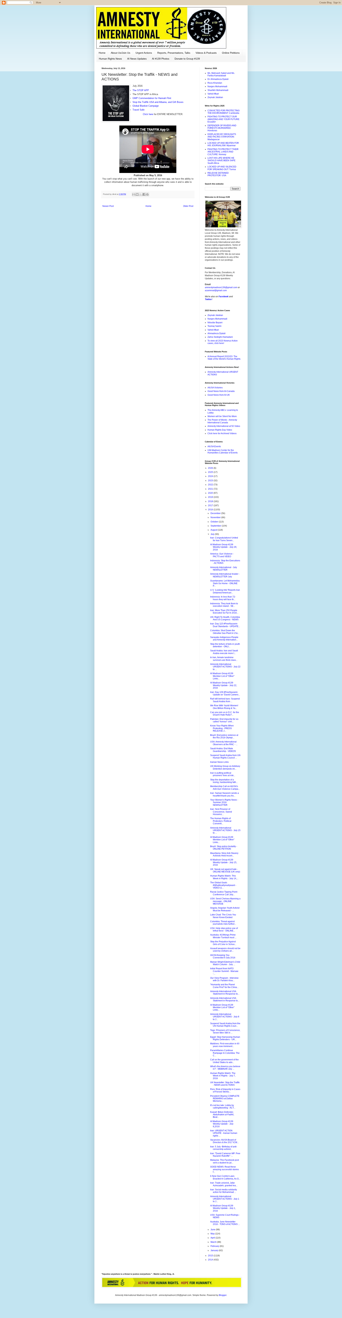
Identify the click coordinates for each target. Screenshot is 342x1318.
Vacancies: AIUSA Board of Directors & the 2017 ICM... (224, 1141)
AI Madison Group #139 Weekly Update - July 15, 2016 (223, 862)
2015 (211, 1255)
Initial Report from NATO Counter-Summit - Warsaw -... (224, 971)
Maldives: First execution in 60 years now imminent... (224, 1044)
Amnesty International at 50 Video (224, 426)
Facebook (224, 296)
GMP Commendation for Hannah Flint (152, 98)
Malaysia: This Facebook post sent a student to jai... (224, 1161)
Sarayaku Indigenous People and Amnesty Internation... (224, 638)
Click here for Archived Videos (222, 433)
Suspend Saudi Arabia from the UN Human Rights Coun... (225, 1024)
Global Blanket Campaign (146, 105)
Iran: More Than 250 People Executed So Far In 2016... (224, 611)
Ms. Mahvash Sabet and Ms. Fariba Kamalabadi (221, 74)
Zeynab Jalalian (215, 97)
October (215, 521)
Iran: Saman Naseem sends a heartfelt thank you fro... (224, 794)
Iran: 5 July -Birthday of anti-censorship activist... (223, 1147)
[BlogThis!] (137, 194)
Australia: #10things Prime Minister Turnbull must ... (223, 936)
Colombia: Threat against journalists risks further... (223, 922)
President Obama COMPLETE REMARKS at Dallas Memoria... (224, 1098)
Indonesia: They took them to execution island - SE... (224, 604)
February (215, 1246)
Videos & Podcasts (206, 52)
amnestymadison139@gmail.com (221, 287)
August (214, 530)
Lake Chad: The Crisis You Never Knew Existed (223, 915)
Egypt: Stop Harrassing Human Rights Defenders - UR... (225, 1038)
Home (102, 52)
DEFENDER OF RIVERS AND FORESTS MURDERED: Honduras (222, 128)
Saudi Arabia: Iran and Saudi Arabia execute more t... (224, 651)
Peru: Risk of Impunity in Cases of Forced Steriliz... (225, 1090)
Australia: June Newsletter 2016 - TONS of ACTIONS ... (225, 1222)
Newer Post (108, 206)
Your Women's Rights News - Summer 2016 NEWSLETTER (224, 802)
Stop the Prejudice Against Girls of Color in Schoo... (223, 942)
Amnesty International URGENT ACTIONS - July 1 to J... (224, 1199)
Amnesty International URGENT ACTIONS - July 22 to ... (225, 667)
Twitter (208, 299)
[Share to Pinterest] (147, 194)
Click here (147, 114)
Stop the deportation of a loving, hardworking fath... (224, 780)
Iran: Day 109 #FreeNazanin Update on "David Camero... (225, 693)
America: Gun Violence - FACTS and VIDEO (222, 555)
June (213, 1229)
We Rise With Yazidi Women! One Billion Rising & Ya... (224, 706)
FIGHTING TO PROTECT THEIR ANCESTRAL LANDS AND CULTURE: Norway (223, 152)
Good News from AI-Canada (221, 391)
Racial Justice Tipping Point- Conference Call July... (224, 893)
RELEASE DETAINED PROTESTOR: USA (218, 174)
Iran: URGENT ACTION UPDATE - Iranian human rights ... (223, 1133)
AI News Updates (137, 58)
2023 (211, 480)
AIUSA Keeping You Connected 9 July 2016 (222, 956)
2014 (211, 1259)
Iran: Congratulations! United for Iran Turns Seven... (224, 539)
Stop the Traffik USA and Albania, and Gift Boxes (158, 102)
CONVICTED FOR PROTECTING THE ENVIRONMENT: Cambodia (224, 111)
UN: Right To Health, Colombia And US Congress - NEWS (225, 618)
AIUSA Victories (215, 387)
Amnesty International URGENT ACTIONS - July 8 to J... (224, 1017)
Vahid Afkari (213, 94)
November (216, 517)
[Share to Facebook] (144, 194)
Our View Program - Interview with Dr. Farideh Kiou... (224, 979)
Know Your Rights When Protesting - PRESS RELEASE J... (222, 728)
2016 (211, 509)
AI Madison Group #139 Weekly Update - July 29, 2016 (223, 547)
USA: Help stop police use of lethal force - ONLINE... (224, 929)
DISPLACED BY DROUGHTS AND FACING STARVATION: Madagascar (222, 137)
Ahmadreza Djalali (217, 333)
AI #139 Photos (160, 58)
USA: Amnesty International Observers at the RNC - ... (223, 742)
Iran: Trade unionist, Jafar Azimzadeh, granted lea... (223, 1184)
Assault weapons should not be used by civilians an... (225, 949)
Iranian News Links (219, 762)
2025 (211, 472)
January (215, 1250)
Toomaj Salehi (214, 326)
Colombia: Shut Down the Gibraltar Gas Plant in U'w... (224, 631)
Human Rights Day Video (220, 430)
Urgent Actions (144, 52)
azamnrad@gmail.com (216, 290)
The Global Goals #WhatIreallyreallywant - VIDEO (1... (223, 885)
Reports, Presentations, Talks (173, 52)
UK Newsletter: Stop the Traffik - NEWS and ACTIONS (225, 1083)
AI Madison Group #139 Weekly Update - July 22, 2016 (223, 685)
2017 (211, 505)
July (213, 534)
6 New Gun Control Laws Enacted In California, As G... (225, 1177)
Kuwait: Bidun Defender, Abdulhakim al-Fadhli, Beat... (222, 1114)
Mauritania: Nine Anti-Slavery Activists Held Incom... (224, 854)
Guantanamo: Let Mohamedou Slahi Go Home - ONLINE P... (225, 583)
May (213, 1233)
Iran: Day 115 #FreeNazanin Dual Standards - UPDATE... (225, 624)
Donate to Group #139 (187, 58)
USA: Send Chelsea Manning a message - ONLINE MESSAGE (225, 901)
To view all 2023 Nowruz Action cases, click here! (223, 341)
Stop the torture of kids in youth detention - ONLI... (225, 645)
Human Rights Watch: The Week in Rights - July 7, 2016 (222, 1076)
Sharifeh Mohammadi (218, 90)
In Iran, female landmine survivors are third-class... (223, 658)
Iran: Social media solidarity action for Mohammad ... (223, 1190)
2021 (211, 489)
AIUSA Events (214, 446)
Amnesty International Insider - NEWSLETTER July (225, 575)
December (216, 513)
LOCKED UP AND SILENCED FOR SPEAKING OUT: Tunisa (222, 167)
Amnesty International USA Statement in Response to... (224, 992)
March (214, 1242)
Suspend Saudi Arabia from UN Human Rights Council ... (225, 756)
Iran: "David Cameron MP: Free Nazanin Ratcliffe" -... (225, 1154)
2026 (211, 468)
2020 (211, 493)
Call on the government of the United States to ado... (224, 1060)
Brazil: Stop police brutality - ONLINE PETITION (223, 847)
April (213, 1238)
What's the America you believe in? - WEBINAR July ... (225, 1067)
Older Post (188, 206)
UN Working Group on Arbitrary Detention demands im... (225, 767)
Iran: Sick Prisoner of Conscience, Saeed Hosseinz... (221, 812)
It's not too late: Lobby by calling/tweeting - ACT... (222, 1106)
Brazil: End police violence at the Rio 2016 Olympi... (224, 736)
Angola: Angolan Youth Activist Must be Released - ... (224, 909)
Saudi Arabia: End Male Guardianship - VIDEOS (223, 749)
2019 (211, 497)
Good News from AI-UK (219, 395)
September (216, 526)
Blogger (222, 1295)
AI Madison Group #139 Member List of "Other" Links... (222, 676)
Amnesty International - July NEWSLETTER (223, 568)
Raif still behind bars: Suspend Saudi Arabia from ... (225, 700)
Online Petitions (231, 52)
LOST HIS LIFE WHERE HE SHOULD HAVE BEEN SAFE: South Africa (222, 160)
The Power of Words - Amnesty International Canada (222, 421)
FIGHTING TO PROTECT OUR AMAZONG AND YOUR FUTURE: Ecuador (224, 119)
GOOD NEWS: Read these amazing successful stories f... (224, 1169)
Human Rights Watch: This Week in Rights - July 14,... (224, 877)
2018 (211, 501)
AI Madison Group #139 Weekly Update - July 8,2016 (221, 1124)
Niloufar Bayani (215, 322)
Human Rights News (110, 58)
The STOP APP (141, 90)
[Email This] (134, 194)
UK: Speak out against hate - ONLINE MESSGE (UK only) (225, 870)
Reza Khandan (215, 83)
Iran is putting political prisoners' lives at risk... (222, 774)
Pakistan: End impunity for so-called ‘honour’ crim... (224, 720)
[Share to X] (140, 194)
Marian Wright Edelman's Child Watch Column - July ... (225, 963)
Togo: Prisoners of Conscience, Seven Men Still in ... (225, 1031)
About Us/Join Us (120, 52)
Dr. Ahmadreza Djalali (218, 79)
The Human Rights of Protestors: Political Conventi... (220, 821)
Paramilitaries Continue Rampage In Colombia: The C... (225, 1053)
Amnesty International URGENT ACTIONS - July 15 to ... (225, 830)
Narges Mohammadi (217, 86)
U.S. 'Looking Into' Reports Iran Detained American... (225, 591)
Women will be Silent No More (222, 416)
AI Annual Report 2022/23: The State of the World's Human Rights (224, 357)
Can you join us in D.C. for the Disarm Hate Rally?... (224, 713)
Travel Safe (138, 109)
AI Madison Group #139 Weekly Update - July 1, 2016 (223, 1208)
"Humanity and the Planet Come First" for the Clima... (224, 985)
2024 (211, 476)
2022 (211, 484)
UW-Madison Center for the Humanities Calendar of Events (223, 451)
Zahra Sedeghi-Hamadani (220, 337)
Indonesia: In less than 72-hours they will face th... (223, 598)
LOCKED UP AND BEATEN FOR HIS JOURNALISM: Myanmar (223, 144)
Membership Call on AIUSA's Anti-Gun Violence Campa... (225, 787)
